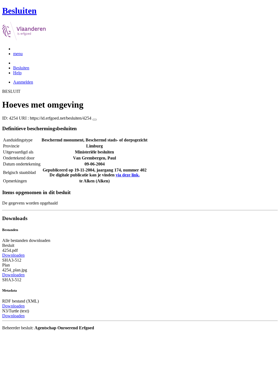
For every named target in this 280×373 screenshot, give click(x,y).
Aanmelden (23, 82)
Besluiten (21, 68)
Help (17, 72)
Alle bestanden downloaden (26, 240)
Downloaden (13, 255)
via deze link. (128, 175)
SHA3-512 (11, 260)
